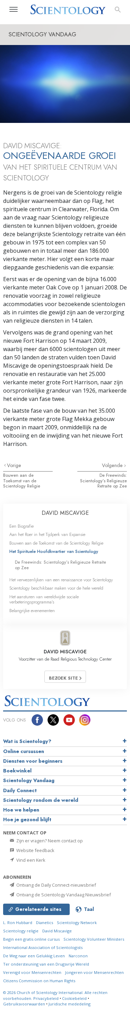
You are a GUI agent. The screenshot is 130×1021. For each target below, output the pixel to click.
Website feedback (34, 850)
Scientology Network (77, 922)
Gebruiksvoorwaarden (24, 1003)
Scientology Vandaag (28, 780)
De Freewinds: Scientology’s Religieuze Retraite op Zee (103, 480)
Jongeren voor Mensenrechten (94, 972)
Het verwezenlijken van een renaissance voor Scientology (61, 579)
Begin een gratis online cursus (31, 939)
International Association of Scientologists (43, 947)
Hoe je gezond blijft (27, 819)
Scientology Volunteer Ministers (93, 939)
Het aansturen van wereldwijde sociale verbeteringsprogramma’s (44, 599)
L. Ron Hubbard (17, 922)
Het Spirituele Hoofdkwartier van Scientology (53, 551)
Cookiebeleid (74, 998)
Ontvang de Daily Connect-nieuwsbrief (55, 885)
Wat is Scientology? (27, 741)
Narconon (78, 955)
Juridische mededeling (69, 1003)
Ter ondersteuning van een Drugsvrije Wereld (46, 964)
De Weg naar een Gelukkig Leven (34, 955)
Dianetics (44, 922)
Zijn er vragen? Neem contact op (49, 841)
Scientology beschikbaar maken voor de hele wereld (56, 588)
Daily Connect (20, 790)
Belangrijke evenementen (32, 610)
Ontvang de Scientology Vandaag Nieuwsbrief (63, 895)
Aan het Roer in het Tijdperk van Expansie (47, 534)
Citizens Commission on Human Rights (39, 980)
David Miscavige (57, 930)
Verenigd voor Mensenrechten (32, 972)
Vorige (14, 465)
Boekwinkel (17, 770)
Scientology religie (20, 930)
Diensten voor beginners (32, 761)
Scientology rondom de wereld (40, 800)
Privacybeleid (46, 998)
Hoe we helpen (21, 809)
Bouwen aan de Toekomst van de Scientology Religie (21, 480)
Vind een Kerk (30, 860)
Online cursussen (23, 751)
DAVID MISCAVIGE (65, 513)
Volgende (113, 465)
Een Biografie (21, 526)
